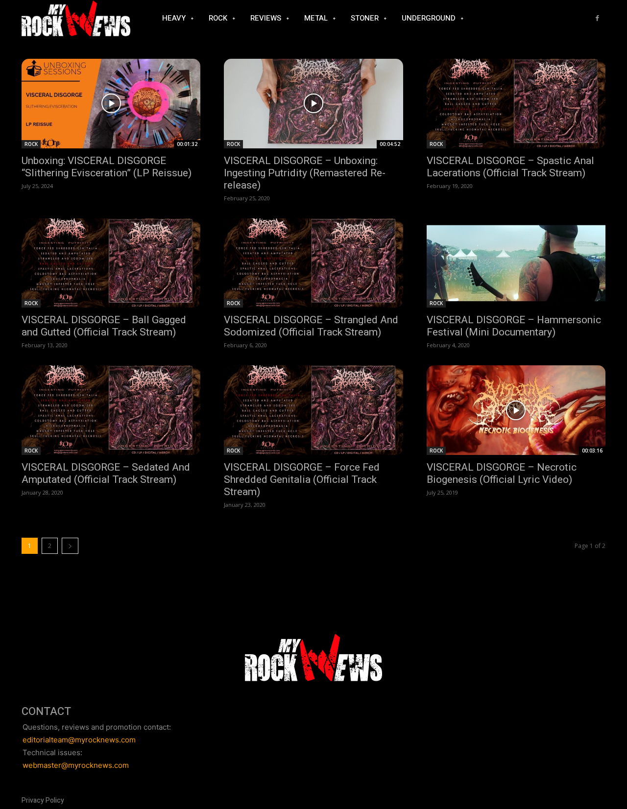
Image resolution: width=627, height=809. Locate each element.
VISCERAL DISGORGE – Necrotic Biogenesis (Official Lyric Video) (502, 473)
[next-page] (70, 546)
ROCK (31, 144)
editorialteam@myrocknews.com (79, 739)
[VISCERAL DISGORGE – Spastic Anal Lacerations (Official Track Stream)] (516, 103)
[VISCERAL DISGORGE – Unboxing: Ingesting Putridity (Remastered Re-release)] (313, 103)
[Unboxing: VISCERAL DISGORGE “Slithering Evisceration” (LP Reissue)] (111, 103)
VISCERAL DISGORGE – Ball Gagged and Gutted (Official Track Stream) (104, 326)
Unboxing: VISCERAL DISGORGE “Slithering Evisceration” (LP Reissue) (107, 167)
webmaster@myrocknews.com (76, 765)
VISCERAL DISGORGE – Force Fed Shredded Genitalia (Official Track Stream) (302, 479)
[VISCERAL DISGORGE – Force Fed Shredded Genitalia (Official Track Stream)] (313, 410)
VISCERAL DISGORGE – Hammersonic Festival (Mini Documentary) (514, 326)
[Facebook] (597, 18)
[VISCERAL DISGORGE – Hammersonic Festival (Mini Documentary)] (516, 263)
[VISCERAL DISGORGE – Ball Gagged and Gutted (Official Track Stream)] (111, 263)
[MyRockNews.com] (76, 18)
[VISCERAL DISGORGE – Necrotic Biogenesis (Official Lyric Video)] (516, 410)
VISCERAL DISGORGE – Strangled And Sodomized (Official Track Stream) (311, 326)
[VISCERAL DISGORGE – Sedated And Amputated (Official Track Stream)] (111, 410)
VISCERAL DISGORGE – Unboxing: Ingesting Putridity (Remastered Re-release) (305, 173)
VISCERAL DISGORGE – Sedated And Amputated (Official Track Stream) (106, 473)
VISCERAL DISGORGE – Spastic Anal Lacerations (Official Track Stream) (510, 167)
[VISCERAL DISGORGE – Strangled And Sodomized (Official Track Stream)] (313, 263)
